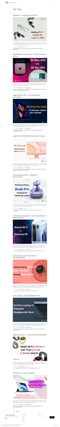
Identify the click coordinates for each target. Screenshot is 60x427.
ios (30, 89)
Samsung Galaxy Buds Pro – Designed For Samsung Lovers (25, 176)
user (28, 90)
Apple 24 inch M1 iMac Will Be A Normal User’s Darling (29, 136)
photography (14, 90)
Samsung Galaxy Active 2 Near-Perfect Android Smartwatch (24, 256)
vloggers (35, 290)
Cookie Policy (17, 425)
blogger (16, 48)
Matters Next (13, 2)
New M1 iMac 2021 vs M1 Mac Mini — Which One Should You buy (29, 55)
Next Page (17, 411)
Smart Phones (28, 249)
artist (16, 89)
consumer (25, 89)
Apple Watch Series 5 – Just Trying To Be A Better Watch (30, 335)
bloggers (19, 48)
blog (14, 48)
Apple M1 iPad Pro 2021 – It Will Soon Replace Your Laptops (26, 96)
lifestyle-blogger (36, 89)
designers (28, 89)
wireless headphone (15, 49)
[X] (7, 418)
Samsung (40, 48)
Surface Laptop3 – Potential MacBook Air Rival (26, 296)
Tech (42, 48)
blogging (23, 89)
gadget (28, 48)
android (19, 290)
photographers (44, 89)
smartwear (18, 90)
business (22, 48)
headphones (30, 48)
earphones (24, 48)
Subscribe (52, 417)
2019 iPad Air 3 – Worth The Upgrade (24, 373)
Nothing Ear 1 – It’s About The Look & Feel (25, 15)
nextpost (37, 48)
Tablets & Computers (28, 87)
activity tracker (16, 290)
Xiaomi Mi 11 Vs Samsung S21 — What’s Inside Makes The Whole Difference (29, 217)
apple (14, 89)
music (33, 48)
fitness (29, 290)
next (35, 48)
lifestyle (33, 89)
